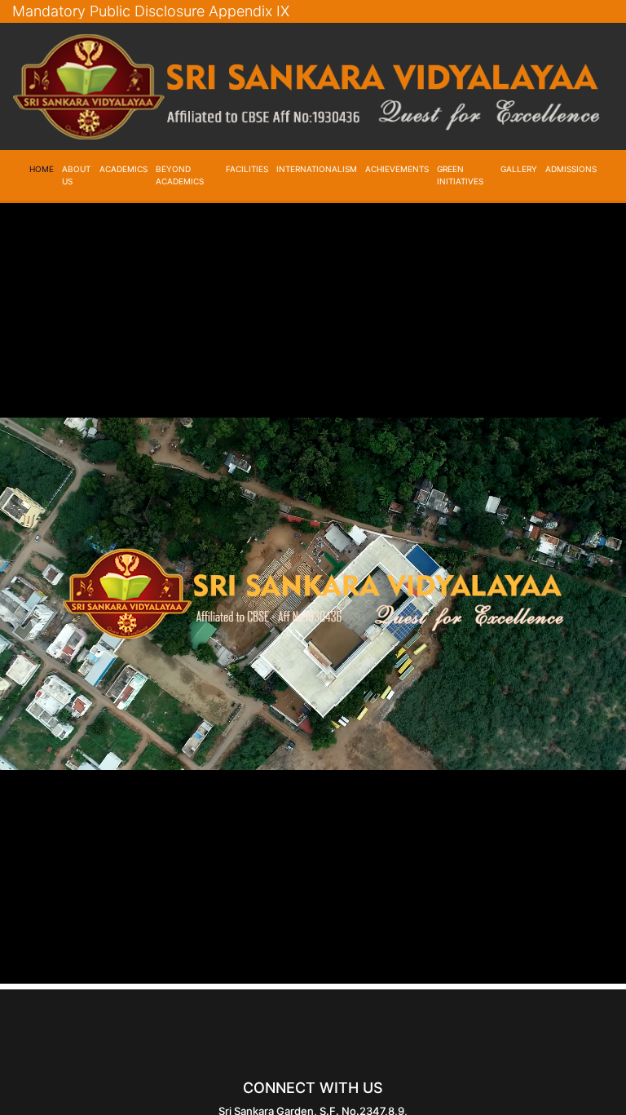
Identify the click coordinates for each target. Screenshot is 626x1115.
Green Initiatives (460, 175)
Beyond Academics (180, 175)
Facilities (247, 169)
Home (41, 169)
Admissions (571, 169)
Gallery (518, 169)
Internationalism (316, 169)
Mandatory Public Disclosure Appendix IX (150, 11)
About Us (76, 175)
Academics (123, 169)
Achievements (397, 169)
